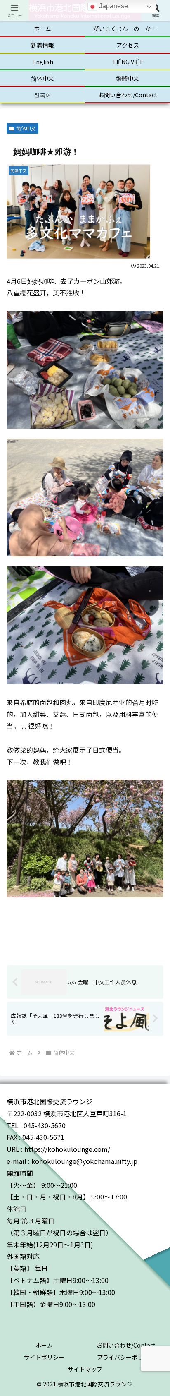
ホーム (44, 1345)
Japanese (112, 6)
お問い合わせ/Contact (126, 1345)
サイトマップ (85, 1369)
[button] (152, 1183)
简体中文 (26, 128)
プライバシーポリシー (126, 1357)
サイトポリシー (44, 1357)
